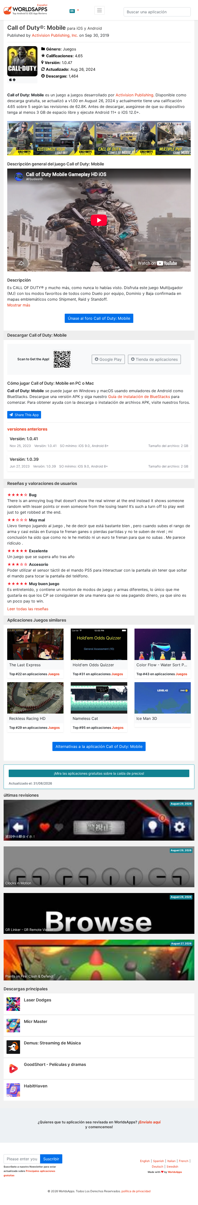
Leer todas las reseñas (27, 608)
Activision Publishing (134, 94)
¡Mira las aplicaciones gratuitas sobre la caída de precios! (99, 773)
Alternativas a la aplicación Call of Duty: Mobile (99, 746)
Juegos (53, 674)
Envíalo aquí (150, 1122)
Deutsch (157, 1166)
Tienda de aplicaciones (156, 359)
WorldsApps (175, 1171)
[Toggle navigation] (99, 10)
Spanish (158, 1161)
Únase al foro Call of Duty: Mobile (99, 318)
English (145, 1161)
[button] (74, 10)
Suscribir (51, 1158)
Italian (171, 1161)
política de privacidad (135, 1191)
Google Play (110, 359)
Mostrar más (18, 305)
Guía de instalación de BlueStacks (139, 396)
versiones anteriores (27, 429)
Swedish (172, 1166)
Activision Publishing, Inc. (55, 35)
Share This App (26, 415)
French (183, 1161)
